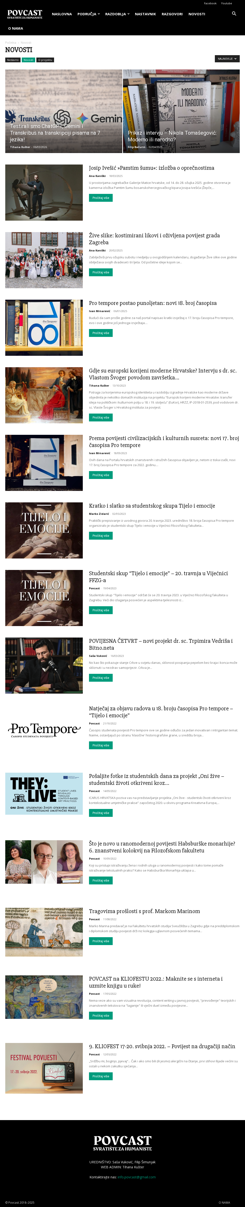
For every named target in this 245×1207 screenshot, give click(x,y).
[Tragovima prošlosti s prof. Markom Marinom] (44, 932)
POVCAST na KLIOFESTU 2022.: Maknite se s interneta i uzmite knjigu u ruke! (156, 982)
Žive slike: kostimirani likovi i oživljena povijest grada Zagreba (154, 239)
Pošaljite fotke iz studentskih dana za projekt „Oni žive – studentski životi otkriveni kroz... (156, 779)
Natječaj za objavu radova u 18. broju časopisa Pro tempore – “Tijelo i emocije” (161, 712)
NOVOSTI (197, 13)
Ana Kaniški (97, 176)
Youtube (226, 3)
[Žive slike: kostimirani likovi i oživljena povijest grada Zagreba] (44, 260)
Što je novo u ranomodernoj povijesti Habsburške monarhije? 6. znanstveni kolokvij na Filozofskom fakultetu (162, 847)
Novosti (28, 60)
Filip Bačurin (136, 147)
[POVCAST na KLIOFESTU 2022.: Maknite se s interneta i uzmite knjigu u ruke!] (44, 997)
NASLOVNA (62, 13)
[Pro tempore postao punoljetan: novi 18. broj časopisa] (44, 328)
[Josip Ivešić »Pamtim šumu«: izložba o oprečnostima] (44, 193)
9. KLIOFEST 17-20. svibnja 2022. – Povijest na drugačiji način (162, 1046)
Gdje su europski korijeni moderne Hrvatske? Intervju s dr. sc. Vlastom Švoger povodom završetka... (163, 374)
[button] (234, 14)
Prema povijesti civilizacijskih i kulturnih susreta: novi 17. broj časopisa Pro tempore (164, 442)
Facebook (210, 3)
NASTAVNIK (145, 13)
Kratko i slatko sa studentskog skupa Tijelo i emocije (152, 505)
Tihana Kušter (20, 147)
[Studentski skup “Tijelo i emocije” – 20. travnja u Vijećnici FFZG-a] (44, 598)
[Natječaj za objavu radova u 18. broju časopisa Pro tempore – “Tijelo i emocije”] (44, 730)
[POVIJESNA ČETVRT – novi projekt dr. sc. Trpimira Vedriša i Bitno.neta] (44, 666)
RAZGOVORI (172, 13)
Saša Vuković (98, 656)
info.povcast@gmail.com (137, 1177)
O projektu (45, 60)
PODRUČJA (87, 13)
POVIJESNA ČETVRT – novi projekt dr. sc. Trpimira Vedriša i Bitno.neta (161, 644)
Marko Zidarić (99, 514)
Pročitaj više (101, 198)
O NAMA (15, 28)
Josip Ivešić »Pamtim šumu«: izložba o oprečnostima (151, 167)
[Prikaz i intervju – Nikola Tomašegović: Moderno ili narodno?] (181, 119)
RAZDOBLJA (115, 13)
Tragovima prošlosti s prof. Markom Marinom (144, 911)
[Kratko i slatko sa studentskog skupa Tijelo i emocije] (44, 530)
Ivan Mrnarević (99, 311)
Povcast (94, 588)
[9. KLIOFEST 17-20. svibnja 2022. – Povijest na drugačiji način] (44, 1068)
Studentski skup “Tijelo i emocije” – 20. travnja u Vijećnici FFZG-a (158, 577)
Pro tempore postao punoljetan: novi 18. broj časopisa (153, 303)
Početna (10, 43)
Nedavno (13, 60)
